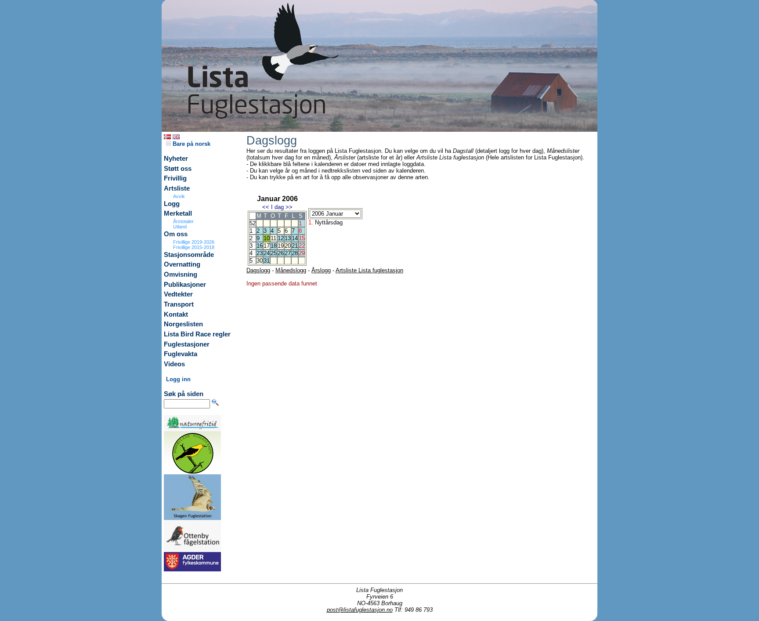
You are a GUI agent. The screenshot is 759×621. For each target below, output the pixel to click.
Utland (180, 226)
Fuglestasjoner (187, 344)
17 (267, 245)
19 (281, 245)
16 (260, 245)
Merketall (178, 213)
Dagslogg (258, 270)
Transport (179, 304)
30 (260, 260)
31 (267, 260)
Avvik (179, 196)
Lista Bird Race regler (197, 334)
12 (281, 238)
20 (288, 245)
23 (260, 253)
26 (281, 253)
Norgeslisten (183, 324)
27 (288, 253)
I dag (277, 207)
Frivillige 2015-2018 (193, 247)
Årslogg (321, 270)
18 (274, 245)
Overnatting (182, 264)
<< (265, 207)
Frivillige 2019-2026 (193, 242)
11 (273, 238)
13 (288, 238)
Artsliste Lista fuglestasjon (369, 270)
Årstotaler (183, 221)
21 (295, 245)
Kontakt (176, 314)
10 (267, 238)
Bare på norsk (190, 144)
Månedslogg (290, 270)
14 (295, 238)
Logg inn (178, 379)
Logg (172, 203)
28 (295, 253)
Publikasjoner (185, 284)
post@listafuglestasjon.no (360, 610)
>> (289, 207)
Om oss (176, 234)
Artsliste (177, 188)
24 (267, 253)
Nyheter (176, 158)
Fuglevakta (180, 353)
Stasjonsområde (189, 254)
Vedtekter (178, 294)
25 (274, 253)
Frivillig (175, 178)
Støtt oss (178, 168)
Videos (174, 364)
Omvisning (180, 274)
